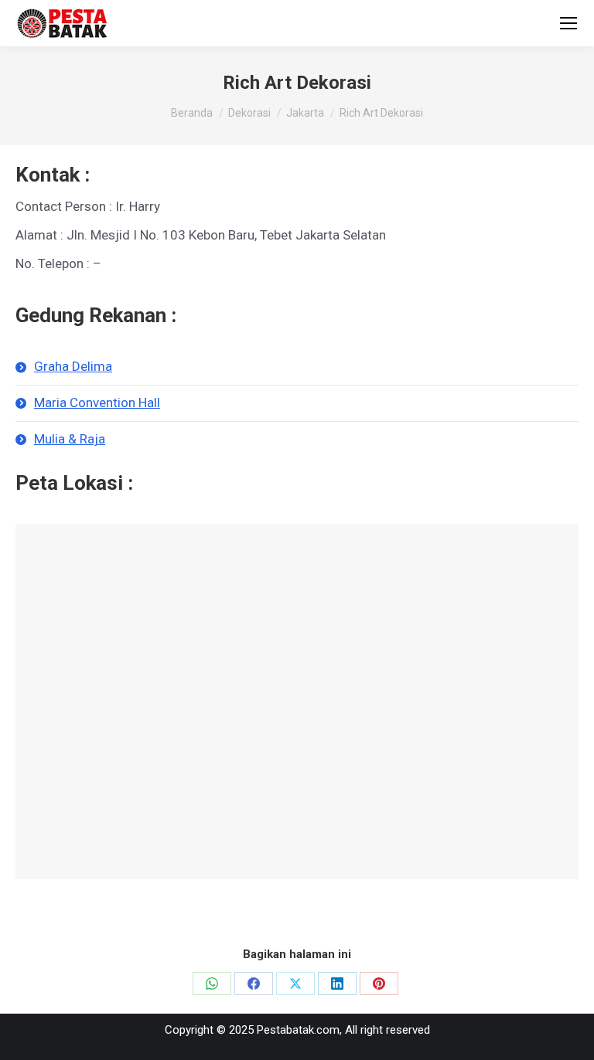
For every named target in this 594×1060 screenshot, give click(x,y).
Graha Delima (73, 366)
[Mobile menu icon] (568, 23)
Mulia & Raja (69, 439)
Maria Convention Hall (97, 402)
